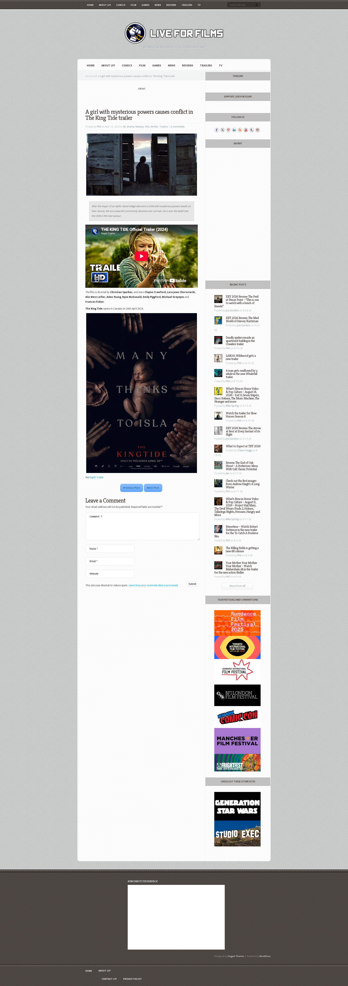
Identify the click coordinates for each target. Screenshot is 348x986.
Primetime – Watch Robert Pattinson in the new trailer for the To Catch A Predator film (236, 531)
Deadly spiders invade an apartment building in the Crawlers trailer (240, 340)
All (95, 76)
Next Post (153, 487)
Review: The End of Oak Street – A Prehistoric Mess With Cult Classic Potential (242, 466)
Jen (227, 473)
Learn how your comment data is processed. (153, 585)
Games (145, 5)
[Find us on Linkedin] (234, 129)
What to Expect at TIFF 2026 (243, 446)
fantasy (140, 126)
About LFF (105, 5)
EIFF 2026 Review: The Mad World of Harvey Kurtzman (242, 319)
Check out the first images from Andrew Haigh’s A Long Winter (242, 484)
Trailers (186, 5)
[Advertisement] (141, 97)
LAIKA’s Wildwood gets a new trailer (241, 357)
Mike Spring (232, 405)
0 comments (177, 126)
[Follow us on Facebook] (216, 129)
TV (199, 5)
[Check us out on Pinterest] (228, 129)
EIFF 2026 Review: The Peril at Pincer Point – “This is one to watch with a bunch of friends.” (236, 301)
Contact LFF (109, 979)
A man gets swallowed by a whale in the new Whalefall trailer (241, 373)
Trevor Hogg (244, 450)
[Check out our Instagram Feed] (257, 129)
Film (133, 5)
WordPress (265, 956)
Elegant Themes (236, 956)
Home (90, 5)
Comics (120, 5)
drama (130, 126)
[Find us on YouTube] (245, 129)
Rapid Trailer (96, 477)
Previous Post (131, 487)
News (158, 5)
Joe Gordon (232, 310)
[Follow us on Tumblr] (251, 129)
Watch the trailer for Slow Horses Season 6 (241, 414)
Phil (99, 126)
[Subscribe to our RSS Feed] (240, 129)
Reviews (171, 5)
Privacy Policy (132, 979)
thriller (154, 126)
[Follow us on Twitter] (222, 129)
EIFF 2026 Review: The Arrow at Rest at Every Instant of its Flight (243, 431)
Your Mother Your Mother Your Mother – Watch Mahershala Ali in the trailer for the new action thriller (236, 568)
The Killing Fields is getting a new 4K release (242, 549)
